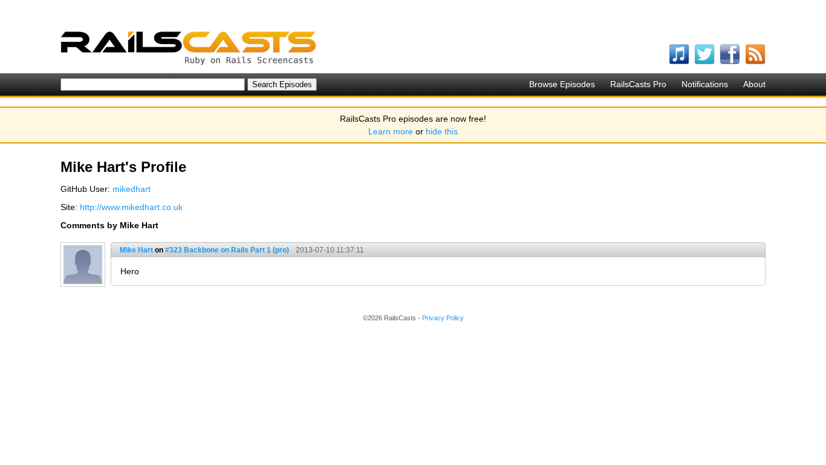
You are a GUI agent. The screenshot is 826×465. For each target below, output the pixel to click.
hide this (442, 131)
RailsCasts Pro (638, 84)
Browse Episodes (562, 84)
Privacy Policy (443, 318)
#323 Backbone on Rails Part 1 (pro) (227, 250)
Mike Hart (136, 250)
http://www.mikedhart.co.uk (131, 207)
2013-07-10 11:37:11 (330, 250)
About (754, 84)
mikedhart (131, 189)
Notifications (704, 84)
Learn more (390, 131)
